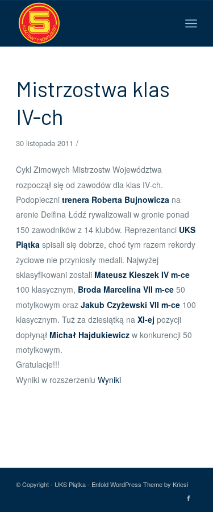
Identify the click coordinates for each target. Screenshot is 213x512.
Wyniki (109, 379)
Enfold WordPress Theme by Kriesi (139, 484)
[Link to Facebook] (188, 497)
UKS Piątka (70, 484)
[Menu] (191, 23)
